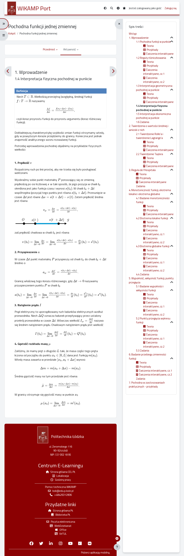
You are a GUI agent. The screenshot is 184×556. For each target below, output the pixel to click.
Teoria (150, 46)
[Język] (105, 8)
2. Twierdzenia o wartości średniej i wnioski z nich (148, 128)
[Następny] (113, 71)
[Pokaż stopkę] (117, 547)
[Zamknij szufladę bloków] (119, 24)
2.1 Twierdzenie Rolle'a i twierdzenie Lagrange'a (149, 136)
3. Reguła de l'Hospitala (142, 170)
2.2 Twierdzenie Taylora (149, 154)
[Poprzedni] (8, 71)
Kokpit (12, 33)
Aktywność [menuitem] (69, 49)
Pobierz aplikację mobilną (95, 553)
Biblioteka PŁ (63, 515)
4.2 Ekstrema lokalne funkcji (152, 218)
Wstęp (133, 34)
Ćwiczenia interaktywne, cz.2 (153, 80)
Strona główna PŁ (63, 511)
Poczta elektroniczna (63, 522)
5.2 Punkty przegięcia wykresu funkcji (153, 320)
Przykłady (152, 50)
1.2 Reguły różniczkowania (151, 58)
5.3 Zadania (142, 350)
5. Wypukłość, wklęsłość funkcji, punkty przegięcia (151, 280)
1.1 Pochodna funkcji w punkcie (153, 42)
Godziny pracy (63, 480)
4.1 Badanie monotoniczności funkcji (152, 200)
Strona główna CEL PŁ (62, 472)
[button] (111, 8)
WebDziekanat (63, 526)
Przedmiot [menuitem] (49, 49)
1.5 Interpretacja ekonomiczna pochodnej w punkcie (153, 116)
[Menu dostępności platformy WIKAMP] (117, 538)
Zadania (140, 186)
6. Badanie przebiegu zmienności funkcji (147, 356)
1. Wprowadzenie (139, 38)
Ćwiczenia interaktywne (160, 54)
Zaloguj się (171, 8)
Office (62, 530)
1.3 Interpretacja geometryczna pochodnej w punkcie (154, 88)
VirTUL (63, 534)
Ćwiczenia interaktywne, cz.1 (153, 72)
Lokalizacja (62, 476)
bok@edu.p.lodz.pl (62, 491)
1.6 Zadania (142, 122)
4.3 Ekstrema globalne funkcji (152, 246)
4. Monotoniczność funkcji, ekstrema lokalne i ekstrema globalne (150, 192)
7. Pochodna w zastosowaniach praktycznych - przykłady (147, 385)
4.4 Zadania (142, 274)
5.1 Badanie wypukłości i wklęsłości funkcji (150, 288)
